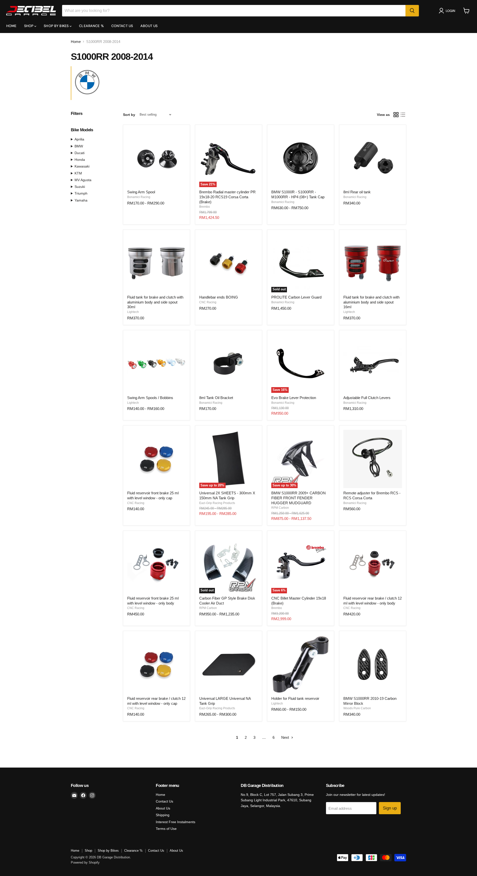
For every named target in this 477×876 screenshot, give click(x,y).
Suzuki (80, 187)
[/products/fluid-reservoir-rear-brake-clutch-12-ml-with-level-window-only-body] (372, 564)
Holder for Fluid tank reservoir (295, 698)
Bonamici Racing (138, 197)
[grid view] (396, 114)
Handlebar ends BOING (218, 297)
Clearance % (91, 26)
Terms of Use (166, 829)
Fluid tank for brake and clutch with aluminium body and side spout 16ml (371, 302)
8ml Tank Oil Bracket (216, 398)
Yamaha (81, 200)
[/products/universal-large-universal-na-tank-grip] (228, 664)
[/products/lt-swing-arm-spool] (156, 363)
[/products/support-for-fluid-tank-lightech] (300, 664)
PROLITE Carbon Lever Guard (296, 297)
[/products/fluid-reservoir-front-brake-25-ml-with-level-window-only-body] (156, 564)
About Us (149, 26)
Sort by (129, 115)
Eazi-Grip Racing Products (217, 503)
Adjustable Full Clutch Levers (367, 398)
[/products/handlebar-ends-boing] (228, 263)
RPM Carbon (280, 507)
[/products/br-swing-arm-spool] (156, 158)
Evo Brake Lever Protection (293, 398)
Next (285, 737)
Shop (29, 26)
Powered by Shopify (85, 862)
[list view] (402, 114)
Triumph (81, 193)
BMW (79, 146)
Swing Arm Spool (141, 192)
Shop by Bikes (57, 26)
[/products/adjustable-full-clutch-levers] (372, 363)
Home (11, 26)
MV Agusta (83, 180)
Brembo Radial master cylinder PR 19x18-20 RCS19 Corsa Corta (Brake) (227, 197)
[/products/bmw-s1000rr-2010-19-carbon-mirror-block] (372, 664)
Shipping (162, 815)
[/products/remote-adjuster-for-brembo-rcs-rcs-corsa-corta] (372, 459)
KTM (78, 173)
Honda (80, 160)
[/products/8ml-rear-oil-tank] (372, 158)
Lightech (133, 312)
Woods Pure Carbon (357, 708)
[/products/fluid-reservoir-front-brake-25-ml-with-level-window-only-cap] (156, 459)
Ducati (79, 153)
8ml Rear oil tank (357, 192)
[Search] (412, 10)
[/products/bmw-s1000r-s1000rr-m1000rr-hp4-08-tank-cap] (300, 158)
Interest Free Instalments (175, 822)
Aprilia (79, 139)
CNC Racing (207, 302)
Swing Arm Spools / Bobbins (150, 398)
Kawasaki (82, 166)
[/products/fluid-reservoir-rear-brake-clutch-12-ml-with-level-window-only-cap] (156, 664)
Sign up (390, 808)
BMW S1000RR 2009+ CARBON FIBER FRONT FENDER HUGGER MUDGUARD (298, 498)
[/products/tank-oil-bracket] (228, 363)
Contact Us (122, 26)
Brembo (204, 206)
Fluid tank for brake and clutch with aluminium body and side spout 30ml (155, 302)
